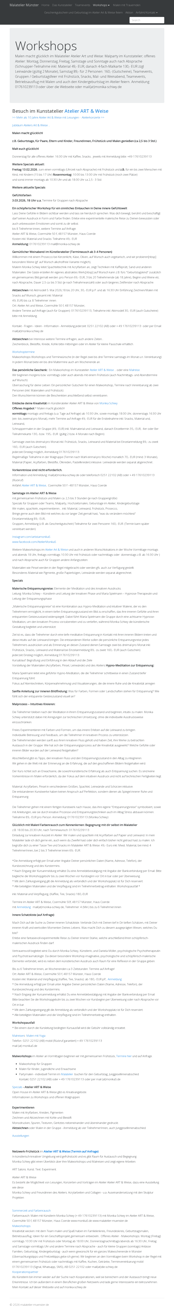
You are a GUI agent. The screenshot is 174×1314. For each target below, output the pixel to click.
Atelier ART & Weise (86, 111)
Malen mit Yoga (35, 1036)
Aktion (129, 12)
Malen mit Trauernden (126, 5)
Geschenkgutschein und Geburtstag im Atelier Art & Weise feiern (83, 12)
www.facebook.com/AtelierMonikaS (34, 542)
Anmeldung (25, 907)
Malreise (134, 370)
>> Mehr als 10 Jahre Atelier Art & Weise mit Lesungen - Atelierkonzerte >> (58, 117)
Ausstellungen (20, 1136)
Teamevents (82, 5)
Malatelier (67, 1074)
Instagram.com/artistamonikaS (31, 537)
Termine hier (124, 1056)
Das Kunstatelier (62, 5)
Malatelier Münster (24, 5)
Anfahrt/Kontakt (145, 12)
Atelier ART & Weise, (34, 485)
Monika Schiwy (108, 403)
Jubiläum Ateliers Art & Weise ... (31, 125)
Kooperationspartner (25, 1272)
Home (45, 5)
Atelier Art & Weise (56, 549)
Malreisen (18, 1036)
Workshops (100, 5)
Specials (17, 1087)
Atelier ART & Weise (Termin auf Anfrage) (71, 1151)
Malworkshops (21, 1226)
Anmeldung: (115, 979)
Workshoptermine (23, 352)
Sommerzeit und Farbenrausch (31, 1210)
